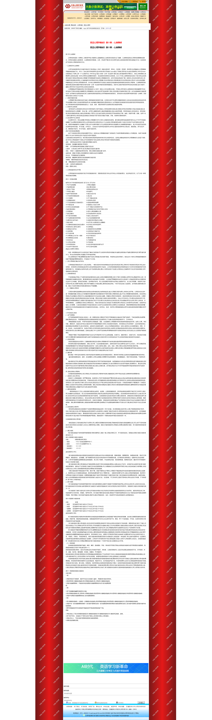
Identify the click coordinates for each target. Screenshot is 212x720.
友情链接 (69, 706)
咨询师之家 (143, 18)
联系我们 (135, 1)
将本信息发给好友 (102, 703)
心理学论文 (135, 14)
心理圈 (128, 16)
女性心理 (126, 18)
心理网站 (121, 14)
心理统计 (120, 12)
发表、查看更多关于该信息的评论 (78, 703)
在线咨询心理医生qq (105, 715)
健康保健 (119, 18)
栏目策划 (84, 706)
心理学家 (94, 12)
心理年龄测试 (89, 715)
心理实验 (114, 12)
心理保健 (108, 14)
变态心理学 (87, 25)
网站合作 (99, 706)
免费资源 (102, 16)
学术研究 (100, 12)
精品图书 (108, 16)
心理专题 (87, 16)
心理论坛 (143, 12)
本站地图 (121, 706)
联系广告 (92, 706)
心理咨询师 (94, 16)
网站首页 (73, 25)
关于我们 (77, 706)
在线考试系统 (134, 18)
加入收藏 (125, 1)
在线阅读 (106, 18)
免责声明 (114, 706)
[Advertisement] (106, 35)
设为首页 (144, 1)
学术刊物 (107, 12)
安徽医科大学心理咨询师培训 (136, 706)
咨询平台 (93, 18)
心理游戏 (102, 14)
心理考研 (128, 14)
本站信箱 (106, 706)
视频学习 (143, 16)
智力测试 (96, 715)
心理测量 (127, 12)
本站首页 (86, 12)
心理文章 (121, 16)
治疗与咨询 (94, 14)
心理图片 (115, 14)
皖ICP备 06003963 (116, 713)
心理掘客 (143, 14)
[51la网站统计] (84, 715)
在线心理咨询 (135, 16)
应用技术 (113, 18)
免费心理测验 (135, 12)
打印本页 (120, 703)
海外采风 (115, 16)
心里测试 (86, 18)
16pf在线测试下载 (116, 715)
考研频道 (100, 18)
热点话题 (87, 14)
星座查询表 (125, 715)
